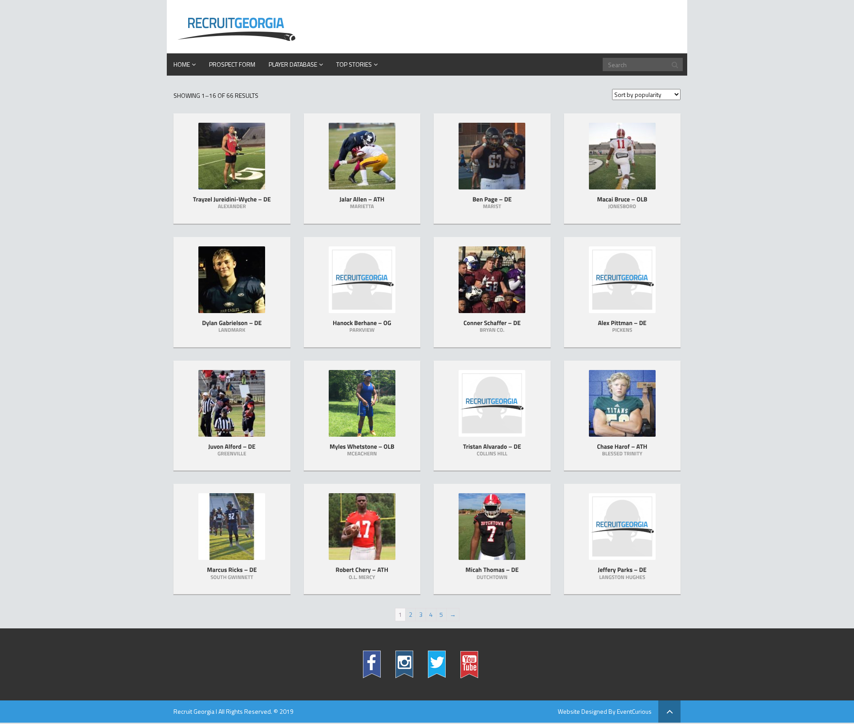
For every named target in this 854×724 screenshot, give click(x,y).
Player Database (293, 64)
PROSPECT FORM (232, 64)
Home (181, 64)
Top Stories (354, 64)
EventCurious (634, 711)
